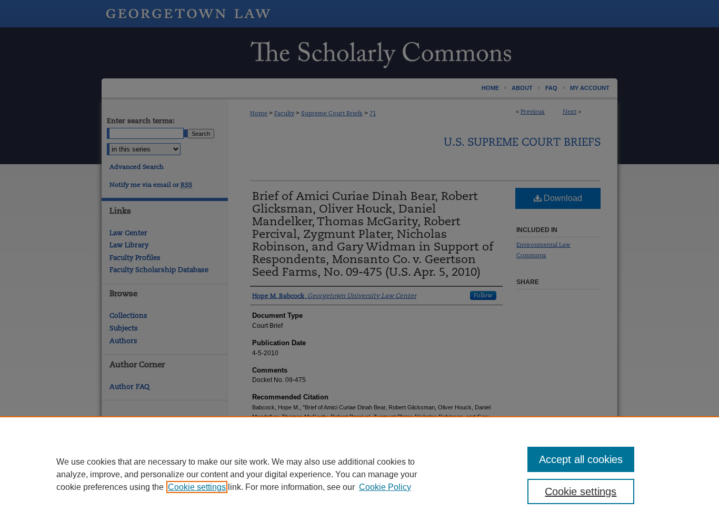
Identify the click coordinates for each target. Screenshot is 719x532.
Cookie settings (197, 487)
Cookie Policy (385, 487)
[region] (359, 474)
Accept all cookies (581, 459)
